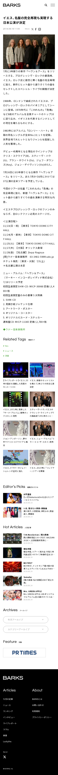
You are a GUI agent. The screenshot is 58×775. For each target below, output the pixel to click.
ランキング (8, 711)
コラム (6, 729)
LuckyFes (7, 741)
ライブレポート (10, 723)
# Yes (6, 345)
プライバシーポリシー (42, 717)
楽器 (5, 735)
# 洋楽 (6, 355)
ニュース (7, 705)
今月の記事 (8, 699)
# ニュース (8, 350)
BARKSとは (37, 699)
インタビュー (9, 717)
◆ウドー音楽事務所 (14, 329)
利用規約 (36, 711)
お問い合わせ (38, 705)
